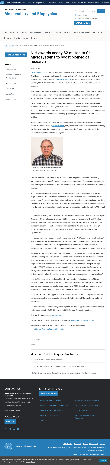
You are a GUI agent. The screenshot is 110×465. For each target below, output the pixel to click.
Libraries (67, 3)
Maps (74, 3)
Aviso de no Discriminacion (96, 450)
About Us (14, 32)
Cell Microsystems (38, 73)
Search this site (81, 15)
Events (60, 3)
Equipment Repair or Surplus (51, 401)
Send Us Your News (16, 54)
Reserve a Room (49, 393)
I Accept (103, 461)
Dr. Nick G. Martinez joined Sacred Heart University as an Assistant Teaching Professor (64, 373)
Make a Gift (84, 23)
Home (5, 32)
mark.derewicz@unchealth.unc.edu (50, 329)
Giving (34, 38)
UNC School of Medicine (16, 9)
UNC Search (105, 3)
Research (97, 32)
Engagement (36, 32)
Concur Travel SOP (82, 410)
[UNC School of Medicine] (20, 446)
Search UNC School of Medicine (86, 18)
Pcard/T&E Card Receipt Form (86, 405)
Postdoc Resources (81, 32)
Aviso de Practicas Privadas (77, 447)
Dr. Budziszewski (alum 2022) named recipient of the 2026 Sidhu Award (59, 366)
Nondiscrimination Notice (96, 447)
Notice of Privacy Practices (57, 447)
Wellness (49, 32)
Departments (82, 3)
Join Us (24, 32)
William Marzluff (58, 126)
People (7, 38)
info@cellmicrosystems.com (83, 320)
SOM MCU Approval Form (50, 416)
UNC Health (67, 444)
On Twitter (6, 429)
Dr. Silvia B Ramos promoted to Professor (47, 360)
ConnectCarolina (93, 3)
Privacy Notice (30, 462)
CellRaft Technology (63, 79)
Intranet (77, 444)
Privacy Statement (90, 444)
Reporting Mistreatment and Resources (85, 416)
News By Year (11, 99)
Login (102, 444)
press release (57, 315)
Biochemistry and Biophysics (31, 14)
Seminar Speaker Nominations (51, 411)
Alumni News (10, 94)
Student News (11, 83)
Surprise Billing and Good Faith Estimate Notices (89, 454)
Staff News (10, 89)
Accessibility (52, 3)
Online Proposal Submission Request (54, 405)
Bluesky (10, 421)
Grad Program (63, 32)
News (25, 38)
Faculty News (11, 69)
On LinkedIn (14, 429)
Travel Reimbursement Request (87, 400)
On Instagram (10, 429)
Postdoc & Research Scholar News (13, 76)
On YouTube (18, 429)
